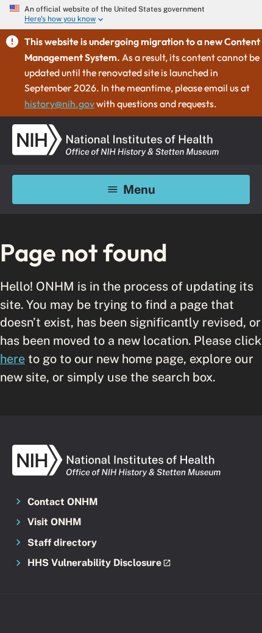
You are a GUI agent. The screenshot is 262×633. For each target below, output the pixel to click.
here (12, 359)
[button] (131, 563)
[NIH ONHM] (115, 127)
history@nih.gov (59, 103)
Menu (139, 189)
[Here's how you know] (131, 14)
